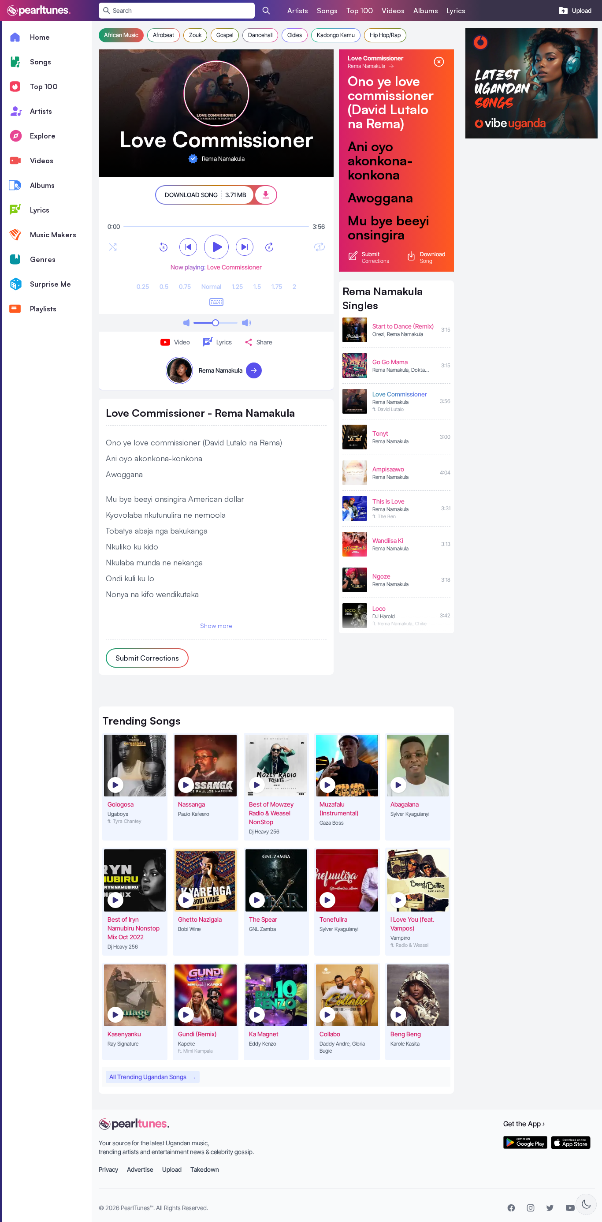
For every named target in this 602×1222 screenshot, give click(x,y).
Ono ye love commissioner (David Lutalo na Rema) (391, 102)
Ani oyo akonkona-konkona (380, 160)
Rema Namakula (366, 66)
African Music (121, 34)
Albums (425, 10)
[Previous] (188, 247)
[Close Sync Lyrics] (439, 62)
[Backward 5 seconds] (163, 247)
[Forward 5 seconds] (269, 247)
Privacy (108, 1169)
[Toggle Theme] (586, 1204)
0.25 (143, 286)
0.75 (185, 286)
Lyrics (456, 10)
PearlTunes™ (137, 1207)
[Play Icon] (115, 785)
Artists (297, 10)
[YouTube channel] (570, 1208)
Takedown (204, 1169)
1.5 (257, 286)
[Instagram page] (530, 1207)
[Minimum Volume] (186, 323)
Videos (393, 10)
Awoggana (380, 198)
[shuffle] (113, 247)
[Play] (216, 247)
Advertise (140, 1169)
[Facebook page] (511, 1207)
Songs (327, 10)
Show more (216, 625)
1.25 (237, 286)
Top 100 (359, 10)
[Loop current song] (319, 247)
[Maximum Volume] (246, 323)
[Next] (244, 247)
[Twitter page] (550, 1207)
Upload (172, 1169)
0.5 (164, 286)
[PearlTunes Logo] (39, 10)
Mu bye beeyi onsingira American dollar (388, 241)
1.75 (276, 286)
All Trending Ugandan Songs (152, 1076)
